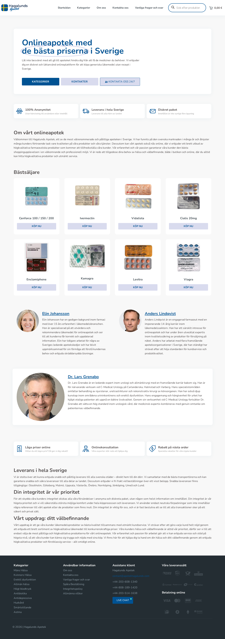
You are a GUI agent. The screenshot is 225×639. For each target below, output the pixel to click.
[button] (120, 82)
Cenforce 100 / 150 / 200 (36, 218)
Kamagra (87, 278)
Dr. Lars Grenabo (83, 376)
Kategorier (83, 8)
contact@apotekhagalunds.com (130, 576)
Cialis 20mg (188, 218)
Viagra (188, 279)
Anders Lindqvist (160, 313)
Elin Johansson (55, 313)
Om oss (101, 8)
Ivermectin (87, 218)
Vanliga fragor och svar (149, 8)
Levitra (138, 279)
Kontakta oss (120, 8)
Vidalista (137, 218)
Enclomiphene (36, 279)
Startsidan (64, 8)
